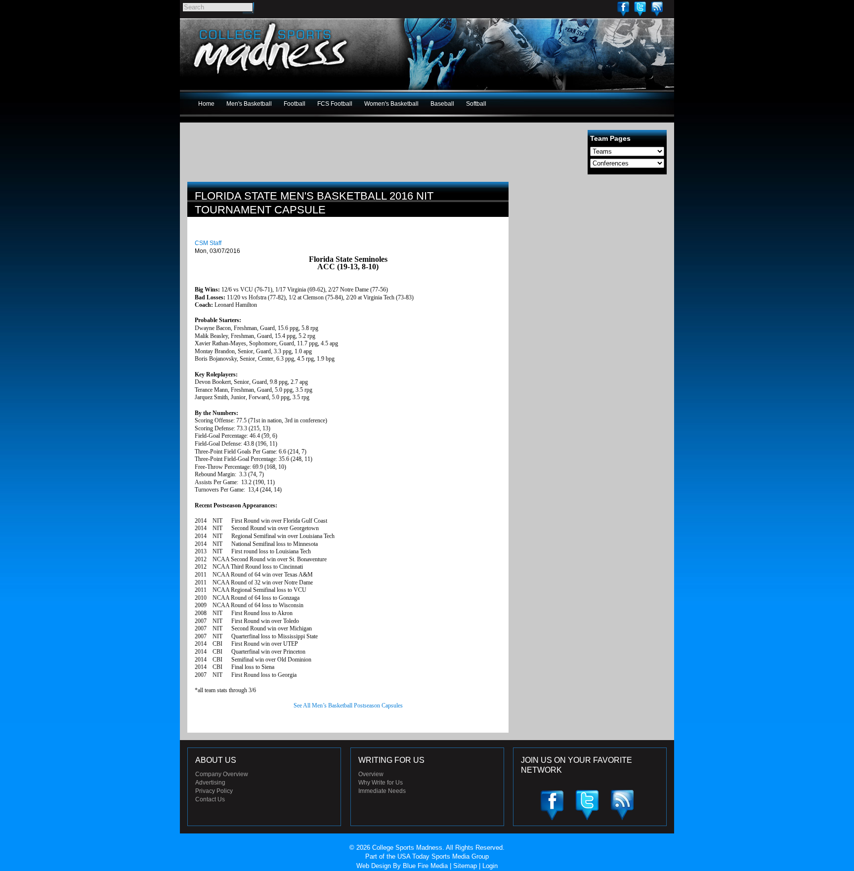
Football (294, 103)
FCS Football (334, 103)
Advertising (210, 782)
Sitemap (465, 866)
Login (490, 866)
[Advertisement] (592, 251)
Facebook (623, 8)
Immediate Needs (382, 791)
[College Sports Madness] (271, 76)
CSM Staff (208, 243)
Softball (476, 103)
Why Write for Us (380, 782)
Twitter (640, 8)
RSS (657, 8)
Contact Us (210, 799)
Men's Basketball (249, 103)
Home (206, 103)
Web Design (373, 866)
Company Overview (221, 774)
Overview (371, 774)
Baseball (442, 103)
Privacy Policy (214, 791)
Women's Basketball (391, 103)
